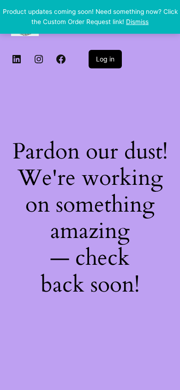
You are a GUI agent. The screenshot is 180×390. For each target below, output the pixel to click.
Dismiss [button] (137, 21)
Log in (105, 59)
